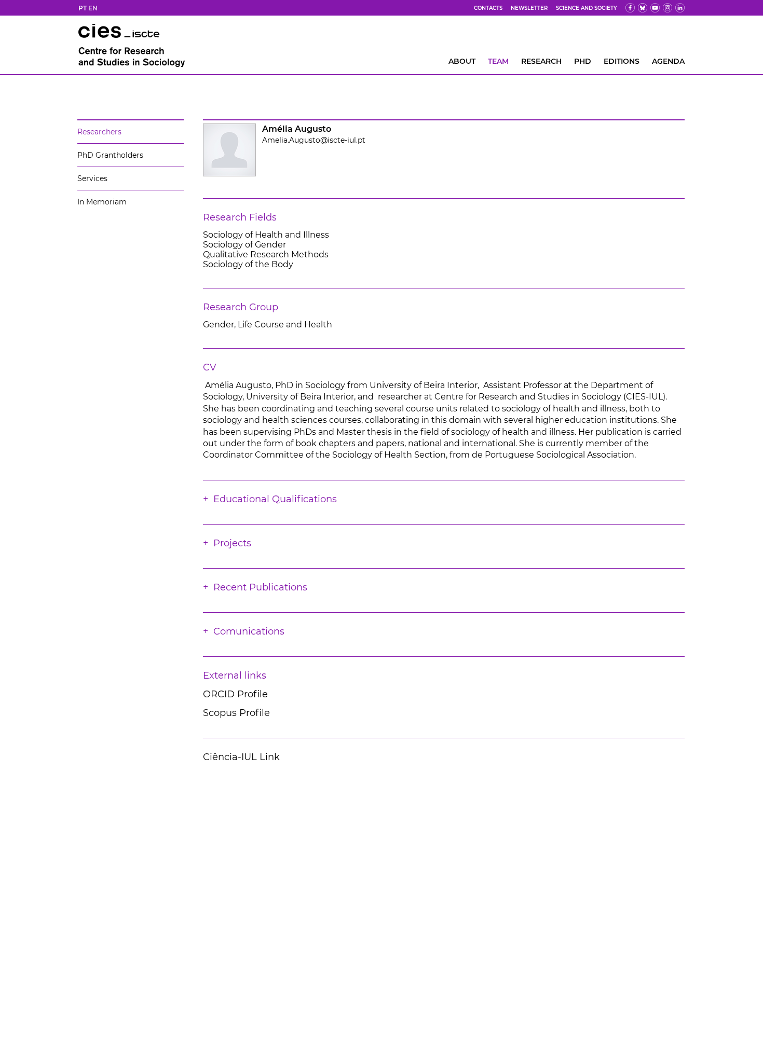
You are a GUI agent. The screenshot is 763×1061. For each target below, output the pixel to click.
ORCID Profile (235, 694)
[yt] (655, 7)
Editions (621, 61)
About (461, 61)
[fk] (667, 7)
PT (82, 8)
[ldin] (680, 7)
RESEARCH (541, 61)
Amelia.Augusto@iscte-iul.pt (313, 140)
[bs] (642, 7)
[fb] (630, 7)
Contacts (488, 8)
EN (93, 8)
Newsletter (529, 8)
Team (498, 61)
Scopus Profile (236, 713)
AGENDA (668, 61)
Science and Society (586, 8)
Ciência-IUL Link (241, 757)
